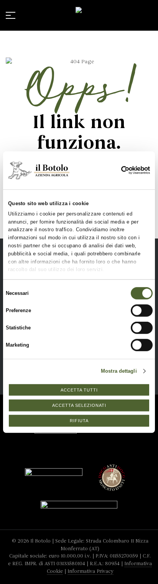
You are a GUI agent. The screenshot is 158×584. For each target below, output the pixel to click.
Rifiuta (79, 420)
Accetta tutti (79, 389)
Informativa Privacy (90, 571)
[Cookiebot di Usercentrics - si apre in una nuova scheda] (127, 170)
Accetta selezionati (79, 405)
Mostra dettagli (119, 371)
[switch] (134, 308)
